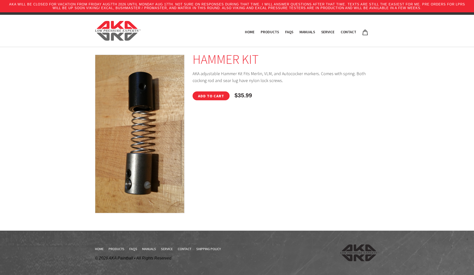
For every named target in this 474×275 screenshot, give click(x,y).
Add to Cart (211, 95)
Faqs (289, 32)
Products (270, 32)
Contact (348, 32)
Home (250, 32)
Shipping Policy (208, 249)
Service (328, 32)
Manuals (307, 32)
